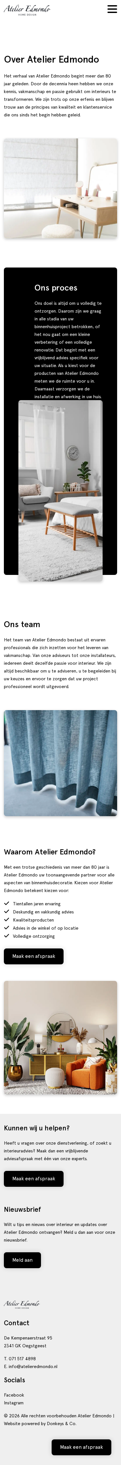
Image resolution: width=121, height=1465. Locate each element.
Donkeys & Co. (61, 1423)
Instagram (14, 1402)
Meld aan (22, 1260)
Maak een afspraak (33, 956)
